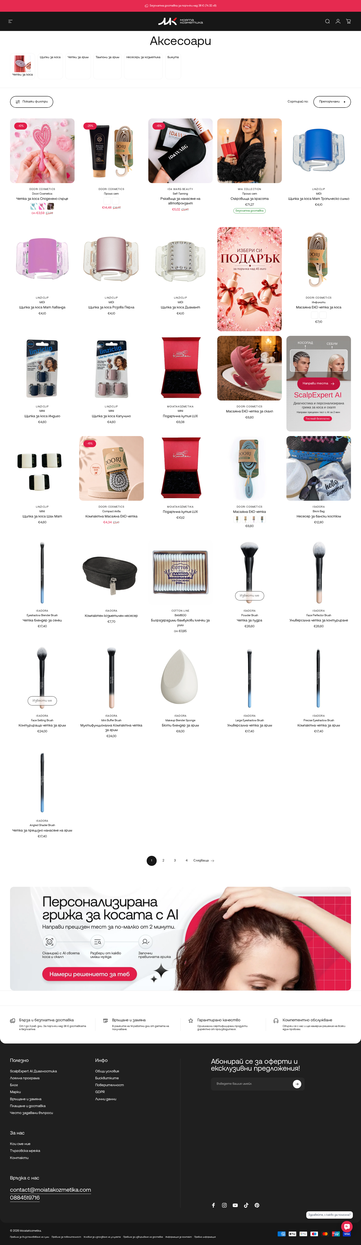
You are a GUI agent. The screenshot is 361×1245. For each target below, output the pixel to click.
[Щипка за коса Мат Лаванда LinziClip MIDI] (42, 259)
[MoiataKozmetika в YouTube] (235, 1205)
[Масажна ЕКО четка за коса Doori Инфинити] (318, 259)
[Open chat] (347, 1226)
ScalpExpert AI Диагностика (33, 1071)
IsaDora (319, 507)
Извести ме (249, 595)
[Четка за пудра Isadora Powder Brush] (249, 572)
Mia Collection (249, 189)
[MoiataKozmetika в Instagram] (224, 1205)
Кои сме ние (20, 1144)
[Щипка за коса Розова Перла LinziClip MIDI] (111, 259)
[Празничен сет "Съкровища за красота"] (249, 150)
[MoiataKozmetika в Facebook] (213, 1205)
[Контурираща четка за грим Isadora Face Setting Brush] (42, 677)
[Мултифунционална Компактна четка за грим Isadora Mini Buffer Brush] (111, 677)
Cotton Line (180, 611)
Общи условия (107, 1071)
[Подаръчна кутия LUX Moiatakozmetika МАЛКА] (180, 368)
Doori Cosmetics (42, 189)
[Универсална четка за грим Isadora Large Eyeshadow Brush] (249, 677)
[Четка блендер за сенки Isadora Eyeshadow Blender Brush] (42, 572)
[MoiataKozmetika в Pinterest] (256, 1205)
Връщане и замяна (25, 1099)
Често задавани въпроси (31, 1113)
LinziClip (318, 189)
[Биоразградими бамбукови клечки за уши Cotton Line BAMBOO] (180, 572)
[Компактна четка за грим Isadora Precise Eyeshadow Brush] (318, 677)
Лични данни (105, 1099)
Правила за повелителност (66, 1237)
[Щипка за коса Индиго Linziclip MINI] (42, 368)
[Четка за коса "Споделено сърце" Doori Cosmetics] (42, 150)
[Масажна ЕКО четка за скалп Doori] (249, 368)
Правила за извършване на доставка (143, 1237)
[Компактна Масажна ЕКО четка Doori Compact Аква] (111, 468)
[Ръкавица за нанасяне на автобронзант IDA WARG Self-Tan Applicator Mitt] (180, 150)
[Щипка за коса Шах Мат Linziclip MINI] (42, 468)
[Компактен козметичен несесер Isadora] (111, 572)
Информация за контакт (178, 1237)
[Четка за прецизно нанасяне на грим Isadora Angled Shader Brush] (42, 782)
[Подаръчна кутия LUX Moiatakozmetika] (180, 468)
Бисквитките (107, 1078)
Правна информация (205, 1237)
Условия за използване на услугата (102, 1237)
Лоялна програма (24, 1078)
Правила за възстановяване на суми (29, 1237)
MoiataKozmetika (180, 407)
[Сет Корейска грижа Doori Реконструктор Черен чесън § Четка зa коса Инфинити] (111, 150)
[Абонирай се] (297, 1084)
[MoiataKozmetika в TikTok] (246, 1205)
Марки (15, 1092)
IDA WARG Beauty (180, 189)
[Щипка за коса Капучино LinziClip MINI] (111, 368)
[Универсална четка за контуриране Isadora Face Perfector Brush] (318, 572)
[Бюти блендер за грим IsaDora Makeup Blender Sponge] (180, 677)
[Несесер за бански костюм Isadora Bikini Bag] (318, 468)
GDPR (100, 1092)
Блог (14, 1085)
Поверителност (109, 1085)
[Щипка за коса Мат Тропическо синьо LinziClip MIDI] (318, 150)
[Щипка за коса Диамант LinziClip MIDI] (180, 259)
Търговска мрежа (25, 1151)
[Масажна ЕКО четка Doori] (249, 468)
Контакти (19, 1158)
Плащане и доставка (28, 1106)
